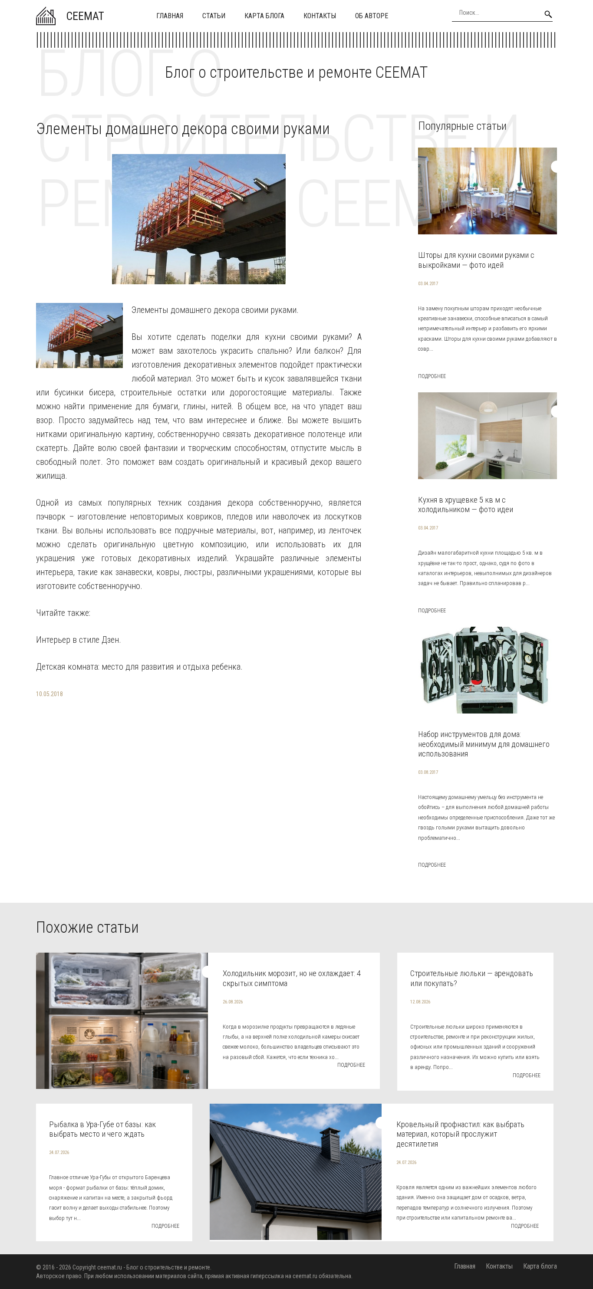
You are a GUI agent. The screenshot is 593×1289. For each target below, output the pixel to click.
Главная (169, 16)
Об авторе (371, 16)
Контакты (319, 16)
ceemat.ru (109, 1267)
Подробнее (432, 376)
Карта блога (264, 16)
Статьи (213, 16)
